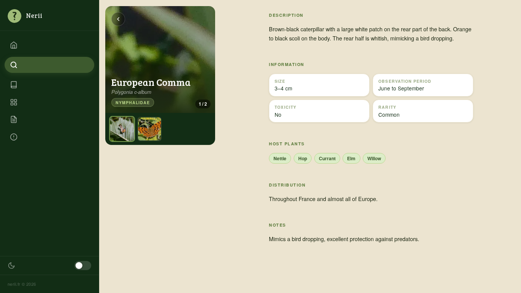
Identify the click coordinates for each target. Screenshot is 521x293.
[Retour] (118, 19)
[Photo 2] (149, 129)
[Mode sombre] (82, 265)
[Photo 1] (122, 129)
